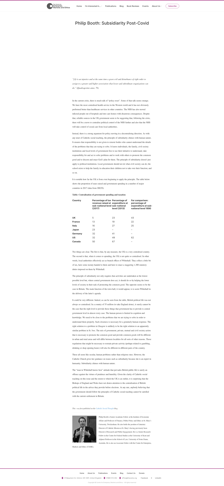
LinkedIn (158, 478)
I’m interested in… (93, 6)
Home (79, 6)
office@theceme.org (129, 478)
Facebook (144, 478)
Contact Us (131, 473)
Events (145, 6)
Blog (122, 6)
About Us (156, 6)
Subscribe (172, 6)
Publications (110, 6)
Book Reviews (133, 6)
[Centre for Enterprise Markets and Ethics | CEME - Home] (58, 6)
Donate (141, 473)
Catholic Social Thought (105, 408)
